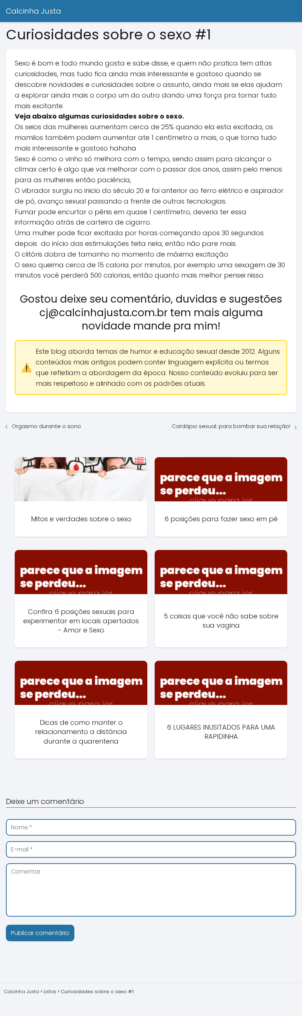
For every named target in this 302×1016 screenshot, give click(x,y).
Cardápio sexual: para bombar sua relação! (231, 426)
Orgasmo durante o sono (46, 426)
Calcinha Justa (33, 11)
